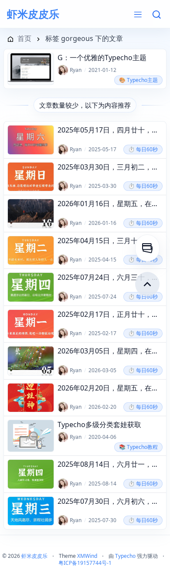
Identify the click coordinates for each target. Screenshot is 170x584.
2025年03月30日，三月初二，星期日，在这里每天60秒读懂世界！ (110, 167)
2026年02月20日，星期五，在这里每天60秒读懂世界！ (110, 388)
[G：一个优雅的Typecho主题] (30, 69)
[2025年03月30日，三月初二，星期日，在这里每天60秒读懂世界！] (30, 176)
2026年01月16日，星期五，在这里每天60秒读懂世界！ (110, 203)
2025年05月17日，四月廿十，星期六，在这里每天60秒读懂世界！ (110, 130)
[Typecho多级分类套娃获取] (30, 436)
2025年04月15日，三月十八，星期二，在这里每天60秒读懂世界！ (110, 240)
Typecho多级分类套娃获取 (99, 424)
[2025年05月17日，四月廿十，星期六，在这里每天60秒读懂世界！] (30, 139)
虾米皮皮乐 (33, 14)
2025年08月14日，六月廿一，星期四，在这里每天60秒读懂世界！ (110, 464)
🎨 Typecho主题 (138, 80)
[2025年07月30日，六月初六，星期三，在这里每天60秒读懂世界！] (30, 511)
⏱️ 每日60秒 (143, 149)
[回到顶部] (147, 284)
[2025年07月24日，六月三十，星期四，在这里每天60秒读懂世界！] (30, 287)
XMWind (87, 556)
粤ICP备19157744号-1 (85, 563)
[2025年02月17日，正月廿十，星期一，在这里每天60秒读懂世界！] (30, 324)
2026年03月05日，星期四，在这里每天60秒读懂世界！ (110, 351)
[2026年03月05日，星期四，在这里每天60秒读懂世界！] (30, 360)
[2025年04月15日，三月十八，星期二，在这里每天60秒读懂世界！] (30, 250)
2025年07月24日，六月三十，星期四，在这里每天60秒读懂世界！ (110, 277)
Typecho (125, 556)
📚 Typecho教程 (138, 447)
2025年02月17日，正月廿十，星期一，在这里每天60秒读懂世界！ (110, 314)
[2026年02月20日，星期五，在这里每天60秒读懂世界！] (30, 397)
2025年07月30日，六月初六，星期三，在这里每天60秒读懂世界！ (110, 501)
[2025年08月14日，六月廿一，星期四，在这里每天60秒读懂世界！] (30, 474)
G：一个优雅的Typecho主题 (102, 57)
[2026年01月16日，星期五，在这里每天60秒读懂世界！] (30, 213)
